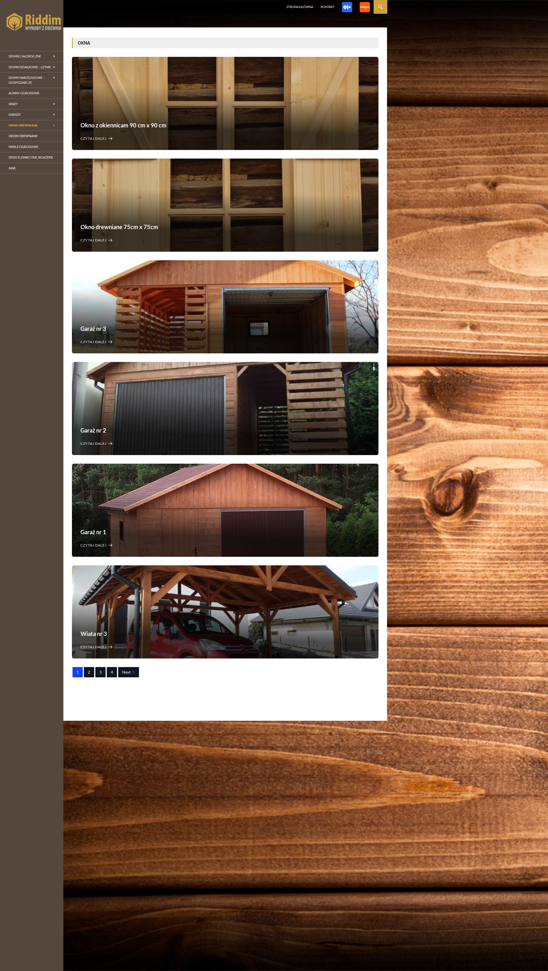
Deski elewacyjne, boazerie (31, 157)
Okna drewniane (23, 125)
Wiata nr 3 (93, 633)
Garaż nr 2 (93, 430)
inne (12, 168)
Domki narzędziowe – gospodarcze (27, 80)
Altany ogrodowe (24, 93)
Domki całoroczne (25, 56)
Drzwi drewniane (23, 136)
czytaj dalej (93, 138)
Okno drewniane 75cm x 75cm (119, 226)
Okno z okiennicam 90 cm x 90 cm (123, 125)
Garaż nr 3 (93, 328)
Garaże (15, 114)
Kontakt (328, 7)
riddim (31, 23)
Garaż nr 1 (93, 531)
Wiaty (13, 104)
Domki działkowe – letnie (30, 67)
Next (126, 672)
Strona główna (299, 7)
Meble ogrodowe (23, 147)
